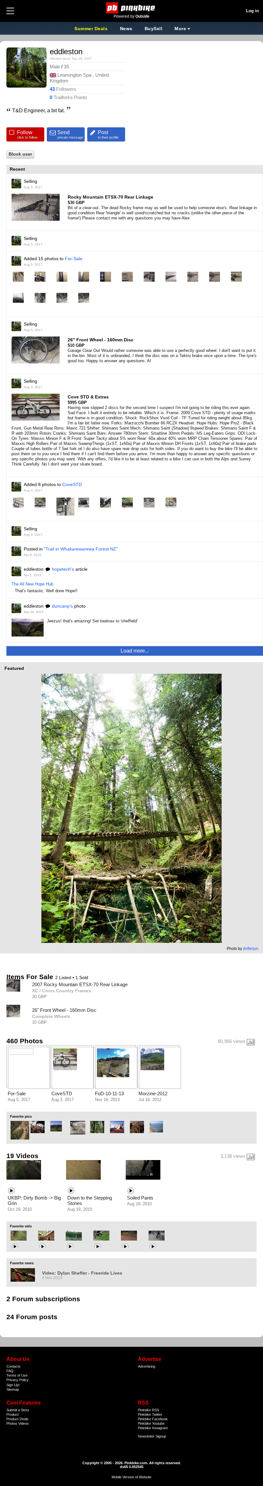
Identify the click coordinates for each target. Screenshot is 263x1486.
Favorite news (22, 1263)
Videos (23, 1423)
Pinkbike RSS (148, 1410)
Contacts (13, 1366)
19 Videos (22, 1155)
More (180, 28)
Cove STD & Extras (88, 396)
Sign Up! (13, 1385)
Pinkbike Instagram (153, 1428)
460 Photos (24, 1041)
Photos (11, 1423)
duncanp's (62, 606)
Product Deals (17, 1419)
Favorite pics (21, 1116)
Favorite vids (21, 1226)
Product (12, 1414)
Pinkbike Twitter (150, 1414)
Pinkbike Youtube (151, 1423)
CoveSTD (72, 484)
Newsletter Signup (152, 1436)
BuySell (154, 28)
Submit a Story (17, 1410)
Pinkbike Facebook (153, 1419)
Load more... (135, 650)
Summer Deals (91, 28)
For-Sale (73, 258)
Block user (20, 154)
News (126, 28)
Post (108, 134)
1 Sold (81, 977)
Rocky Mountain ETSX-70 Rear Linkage (110, 197)
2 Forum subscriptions (43, 1298)
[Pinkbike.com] (131, 7)
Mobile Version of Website (131, 1477)
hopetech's (63, 569)
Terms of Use (17, 1375)
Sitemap (12, 1389)
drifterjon (251, 948)
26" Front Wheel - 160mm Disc (100, 339)
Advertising (146, 1366)
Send (70, 134)
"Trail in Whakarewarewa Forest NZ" (81, 548)
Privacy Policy (17, 1380)
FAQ (9, 1371)
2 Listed (63, 977)
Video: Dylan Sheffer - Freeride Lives (82, 1273)
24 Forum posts (31, 1316)
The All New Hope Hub (32, 584)
